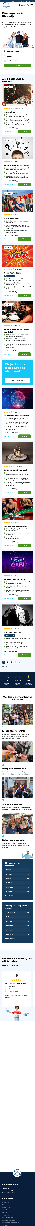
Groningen (10, 887)
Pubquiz (10, 989)
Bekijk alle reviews (9, 965)
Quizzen (5, 1212)
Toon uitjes (17, 65)
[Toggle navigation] (32, 5)
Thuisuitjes (5, 1215)
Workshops (6, 1210)
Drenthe (9, 870)
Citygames (5, 1202)
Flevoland (9, 874)
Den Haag (9, 934)
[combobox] (17, 51)
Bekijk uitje (7, 131)
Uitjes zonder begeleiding (10, 1222)
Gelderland (10, 883)
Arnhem (9, 930)
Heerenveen (11, 986)
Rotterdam (10, 917)
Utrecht (9, 921)
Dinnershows (6, 1207)
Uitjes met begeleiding (9, 1220)
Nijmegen (9, 925)
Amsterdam (10, 912)
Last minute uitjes (8, 1217)
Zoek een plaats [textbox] (13, 51)
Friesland (9, 878)
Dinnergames (6, 1205)
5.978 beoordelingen (28, 1)
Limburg (9, 891)
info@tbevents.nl (9, 1192)
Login (23, 5)
